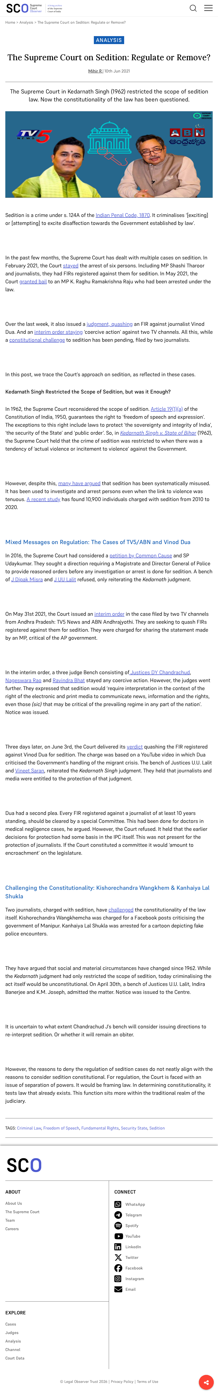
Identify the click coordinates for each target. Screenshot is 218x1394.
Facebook (134, 1268)
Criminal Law (29, 1128)
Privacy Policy (122, 1381)
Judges (12, 1332)
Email (130, 1289)
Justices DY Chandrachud (159, 672)
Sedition (157, 1128)
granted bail (33, 281)
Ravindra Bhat (69, 680)
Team (10, 1220)
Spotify (132, 1225)
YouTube (132, 1236)
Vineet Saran (29, 770)
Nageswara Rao (23, 680)
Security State (134, 1128)
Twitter (131, 1257)
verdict (135, 746)
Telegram (133, 1214)
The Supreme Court (22, 1211)
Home (10, 22)
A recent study (43, 499)
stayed (70, 265)
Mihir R (95, 71)
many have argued (79, 483)
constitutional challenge (37, 339)
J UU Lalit (65, 579)
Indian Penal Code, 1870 (123, 215)
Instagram (134, 1278)
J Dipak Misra (27, 579)
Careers (12, 1228)
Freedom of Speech (61, 1128)
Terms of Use (147, 1381)
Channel (12, 1349)
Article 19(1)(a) (167, 408)
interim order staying (58, 331)
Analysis (26, 22)
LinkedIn (133, 1246)
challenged (120, 909)
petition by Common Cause (141, 555)
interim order (109, 613)
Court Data (14, 1358)
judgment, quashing (110, 323)
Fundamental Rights (100, 1128)
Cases (10, 1324)
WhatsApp (135, 1204)
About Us (13, 1203)
